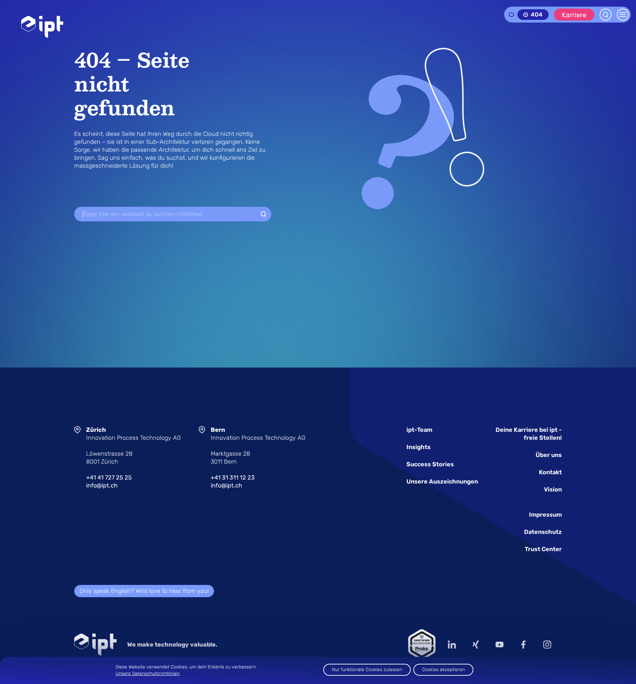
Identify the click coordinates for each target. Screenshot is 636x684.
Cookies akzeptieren (443, 669)
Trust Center (543, 549)
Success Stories (430, 464)
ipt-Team (419, 429)
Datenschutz (543, 532)
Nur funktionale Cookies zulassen (367, 669)
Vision (553, 489)
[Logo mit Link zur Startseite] (42, 27)
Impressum (545, 514)
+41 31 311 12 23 (233, 477)
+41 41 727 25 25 (109, 477)
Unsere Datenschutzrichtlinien (148, 673)
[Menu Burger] (623, 15)
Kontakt (550, 472)
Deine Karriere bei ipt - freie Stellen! (529, 433)
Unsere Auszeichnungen (442, 481)
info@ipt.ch (102, 485)
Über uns (549, 455)
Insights (418, 447)
